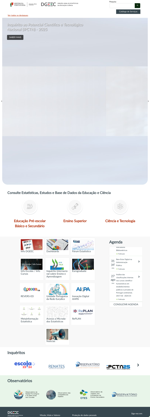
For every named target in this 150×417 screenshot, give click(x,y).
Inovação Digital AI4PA (80, 297)
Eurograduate (79, 271)
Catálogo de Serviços (128, 12)
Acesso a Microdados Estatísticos (56, 320)
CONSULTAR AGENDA (126, 304)
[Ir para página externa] (56, 369)
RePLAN (76, 319)
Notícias (50, 341)
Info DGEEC (27, 251)
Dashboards (52, 251)
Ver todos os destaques (18, 16)
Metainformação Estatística (29, 320)
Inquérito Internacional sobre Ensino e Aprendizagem (57, 274)
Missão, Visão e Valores (50, 415)
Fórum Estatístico (81, 251)
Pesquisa (112, 2)
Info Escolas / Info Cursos (30, 272)
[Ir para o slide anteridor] (1, 101)
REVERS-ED (27, 296)
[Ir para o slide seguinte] (148, 101)
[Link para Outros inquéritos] (138, 367)
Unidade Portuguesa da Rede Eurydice (57, 297)
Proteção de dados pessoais (84, 415)
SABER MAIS (26, 42)
